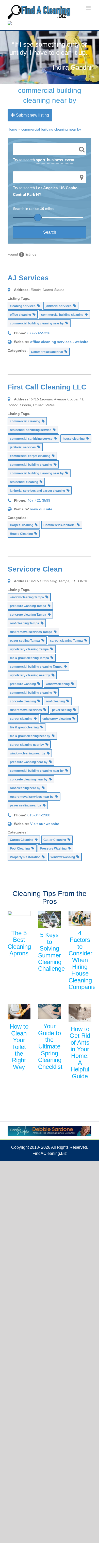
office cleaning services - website (59, 342)
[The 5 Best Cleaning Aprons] (19, 918)
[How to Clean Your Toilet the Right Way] (19, 1011)
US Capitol (68, 188)
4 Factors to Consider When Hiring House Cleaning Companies (84, 960)
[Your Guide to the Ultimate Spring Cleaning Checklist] (49, 1011)
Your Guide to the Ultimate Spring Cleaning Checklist (50, 1046)
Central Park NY (27, 194)
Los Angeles (47, 188)
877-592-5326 (38, 333)
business (55, 160)
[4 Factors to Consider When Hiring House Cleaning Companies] (80, 918)
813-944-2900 (38, 815)
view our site (41, 509)
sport (40, 160)
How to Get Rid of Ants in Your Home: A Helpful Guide (80, 1053)
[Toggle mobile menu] (88, 7)
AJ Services (28, 278)
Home (12, 129)
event (69, 160)
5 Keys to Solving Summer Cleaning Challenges (53, 951)
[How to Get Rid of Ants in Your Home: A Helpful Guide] (80, 1013)
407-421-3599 (38, 500)
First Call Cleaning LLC (47, 387)
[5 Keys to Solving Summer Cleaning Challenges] (49, 919)
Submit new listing (32, 115)
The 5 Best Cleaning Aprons (19, 943)
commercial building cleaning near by (51, 129)
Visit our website (44, 824)
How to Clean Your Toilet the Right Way (19, 1046)
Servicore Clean (35, 569)
